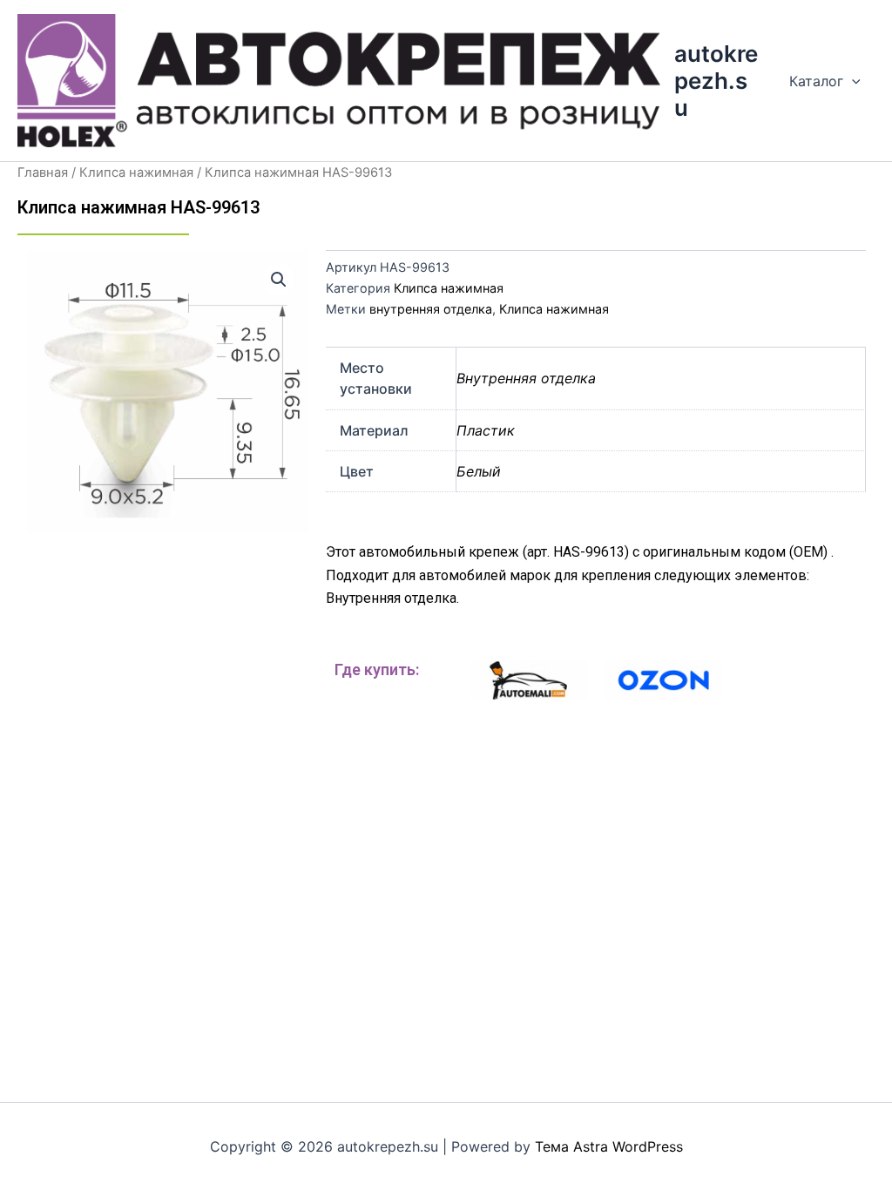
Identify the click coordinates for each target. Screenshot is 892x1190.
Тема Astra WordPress (609, 1146)
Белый (478, 471)
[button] (278, 279)
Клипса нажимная (136, 172)
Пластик (485, 430)
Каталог (816, 81)
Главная (42, 172)
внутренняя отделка (430, 308)
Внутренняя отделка (526, 378)
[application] (852, 81)
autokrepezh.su (716, 80)
